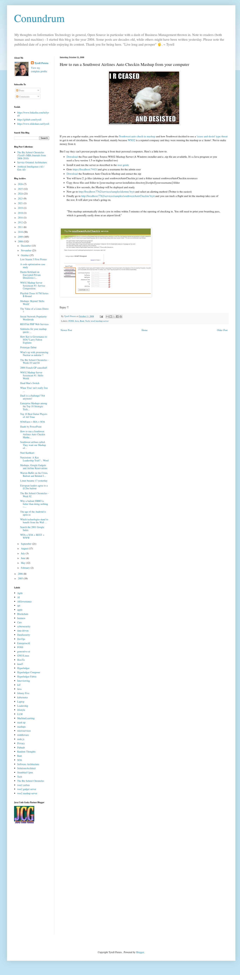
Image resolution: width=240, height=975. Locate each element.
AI (18, 597)
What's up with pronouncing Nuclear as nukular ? (34, 354)
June (23, 558)
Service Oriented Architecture (32, 162)
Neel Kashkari (27, 452)
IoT (19, 685)
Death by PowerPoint (30, 426)
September (26, 543)
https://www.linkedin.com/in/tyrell (33, 114)
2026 (21, 184)
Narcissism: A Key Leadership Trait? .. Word (34, 459)
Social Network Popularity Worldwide (33, 318)
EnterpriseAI (23, 643)
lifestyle (21, 709)
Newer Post (66, 330)
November (26, 250)
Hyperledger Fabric (27, 676)
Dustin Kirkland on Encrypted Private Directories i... (30, 275)
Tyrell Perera (41, 63)
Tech (87, 321)
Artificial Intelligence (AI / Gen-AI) (30, 168)
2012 (21, 222)
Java (77, 321)
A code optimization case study (32, 266)
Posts (21, 90)
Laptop (20, 701)
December (26, 245)
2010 (21, 232)
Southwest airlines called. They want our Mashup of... (33, 445)
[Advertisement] (31, 882)
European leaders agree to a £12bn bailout (34, 487)
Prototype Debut (28, 347)
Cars (19, 622)
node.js (20, 739)
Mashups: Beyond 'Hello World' (32, 302)
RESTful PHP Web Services (34, 324)
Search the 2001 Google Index (32, 528)
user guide (123, 165)
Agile (20, 593)
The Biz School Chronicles (30, 780)
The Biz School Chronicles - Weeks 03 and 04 (34, 361)
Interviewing (23, 680)
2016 (21, 217)
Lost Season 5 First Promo (33, 259)
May (23, 562)
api (18, 605)
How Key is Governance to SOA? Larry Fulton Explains (33, 339)
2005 (21, 578)
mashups (21, 726)
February (26, 567)
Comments (24, 96)
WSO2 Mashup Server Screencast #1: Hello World (31, 375)
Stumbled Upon (25, 772)
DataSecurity (23, 634)
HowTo (21, 659)
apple (19, 609)
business (21, 618)
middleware (23, 735)
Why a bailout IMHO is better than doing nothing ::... (34, 504)
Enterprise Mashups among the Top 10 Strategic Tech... (33, 406)
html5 (20, 664)
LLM (19, 714)
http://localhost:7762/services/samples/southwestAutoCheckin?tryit (118, 196)
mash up (21, 722)
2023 (21, 198)
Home (145, 330)
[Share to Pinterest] (120, 316)
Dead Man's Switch (29, 383)
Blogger (140, 952)
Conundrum (39, 18)
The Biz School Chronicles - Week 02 (34, 495)
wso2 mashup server (100, 321)
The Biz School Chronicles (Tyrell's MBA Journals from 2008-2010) (31, 155)
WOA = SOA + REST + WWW (32, 536)
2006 (21, 573)
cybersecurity (23, 626)
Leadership (22, 705)
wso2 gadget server (26, 789)
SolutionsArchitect (26, 768)
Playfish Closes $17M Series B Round (34, 295)
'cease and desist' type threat (212, 136)
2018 (21, 212)
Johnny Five (23, 693)
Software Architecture (28, 764)
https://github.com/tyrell (29, 119)
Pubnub (21, 747)
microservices (24, 730)
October (25, 255)
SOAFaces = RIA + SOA (32, 421)
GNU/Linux (23, 655)
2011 (21, 227)
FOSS (71, 321)
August (25, 548)
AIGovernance (24, 601)
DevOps (21, 639)
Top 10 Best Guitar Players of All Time (33, 415)
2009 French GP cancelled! (33, 367)
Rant (82, 321)
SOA (19, 760)
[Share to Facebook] (117, 316)
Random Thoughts (26, 751)
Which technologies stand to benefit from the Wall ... (34, 521)
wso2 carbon (23, 785)
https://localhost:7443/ (85, 169)
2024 (21, 193)
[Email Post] (101, 316)
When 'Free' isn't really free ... (34, 389)
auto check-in (137, 136)
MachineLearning (26, 718)
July (23, 553)
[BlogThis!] (110, 316)
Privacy (21, 743)
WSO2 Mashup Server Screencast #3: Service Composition (32, 285)
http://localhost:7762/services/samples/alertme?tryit (107, 191)
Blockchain (22, 614)
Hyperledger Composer (28, 672)
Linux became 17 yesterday (33, 480)
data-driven (22, 630)
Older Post (222, 330)
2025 (21, 188)
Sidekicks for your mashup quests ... (33, 330)
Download (72, 156)
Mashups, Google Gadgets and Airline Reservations (33, 466)
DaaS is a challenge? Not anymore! (32, 397)
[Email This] (107, 316)
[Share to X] (114, 316)
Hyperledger (23, 668)
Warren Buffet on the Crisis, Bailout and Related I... (34, 474)
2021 (21, 203)
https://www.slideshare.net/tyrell (33, 123)
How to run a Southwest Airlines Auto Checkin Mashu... (32, 434)
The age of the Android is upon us (33, 513)
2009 (21, 236)
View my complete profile (39, 69)
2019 (21, 208)
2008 (21, 241)
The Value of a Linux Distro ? (34, 310)
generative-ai (23, 651)
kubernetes (22, 697)
